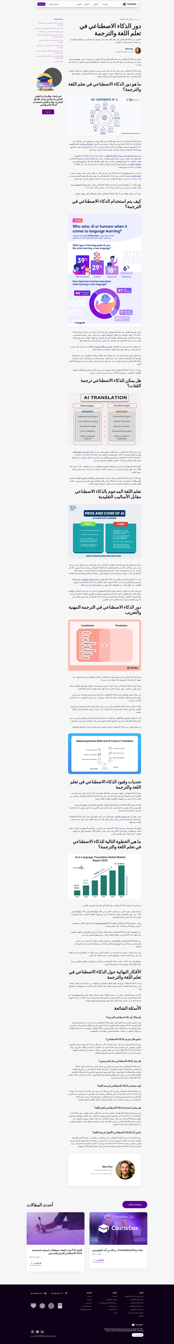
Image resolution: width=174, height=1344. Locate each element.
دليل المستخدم (112, 1309)
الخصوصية (89, 1303)
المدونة (115, 1296)
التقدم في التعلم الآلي (81, 452)
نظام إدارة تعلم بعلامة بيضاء (135, 1313)
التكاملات (140, 1316)
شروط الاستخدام (87, 1306)
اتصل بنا (89, 1299)
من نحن (89, 1296)
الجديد (115, 1313)
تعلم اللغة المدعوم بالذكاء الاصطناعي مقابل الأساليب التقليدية (50, 36)
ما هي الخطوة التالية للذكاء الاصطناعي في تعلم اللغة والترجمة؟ (49, 52)
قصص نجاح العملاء (111, 1299)
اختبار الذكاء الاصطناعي (136, 1303)
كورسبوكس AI (126, 173)
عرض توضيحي (112, 1306)
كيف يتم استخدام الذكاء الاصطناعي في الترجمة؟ (49, 28)
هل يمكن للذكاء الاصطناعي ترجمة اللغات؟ (50, 31)
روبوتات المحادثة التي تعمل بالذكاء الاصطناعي (121, 156)
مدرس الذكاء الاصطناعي (136, 1306)
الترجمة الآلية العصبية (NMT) (99, 347)
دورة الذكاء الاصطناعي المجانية (108, 1303)
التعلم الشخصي (101, 923)
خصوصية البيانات (121, 817)
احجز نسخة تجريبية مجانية (100, 1001)
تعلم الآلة (89, 144)
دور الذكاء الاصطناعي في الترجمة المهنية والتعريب (51, 41)
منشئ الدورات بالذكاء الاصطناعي (133, 1296)
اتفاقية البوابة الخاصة (86, 1309)
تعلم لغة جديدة (74, 59)
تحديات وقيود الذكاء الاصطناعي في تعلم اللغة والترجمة (49, 46)
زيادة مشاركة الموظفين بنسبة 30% (85, 579)
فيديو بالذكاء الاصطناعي (136, 1299)
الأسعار (86, 4)
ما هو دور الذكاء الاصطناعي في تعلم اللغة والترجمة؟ (51, 24)
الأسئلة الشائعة (58, 61)
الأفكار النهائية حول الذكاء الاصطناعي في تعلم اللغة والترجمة (49, 57)
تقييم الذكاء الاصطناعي (136, 1309)
